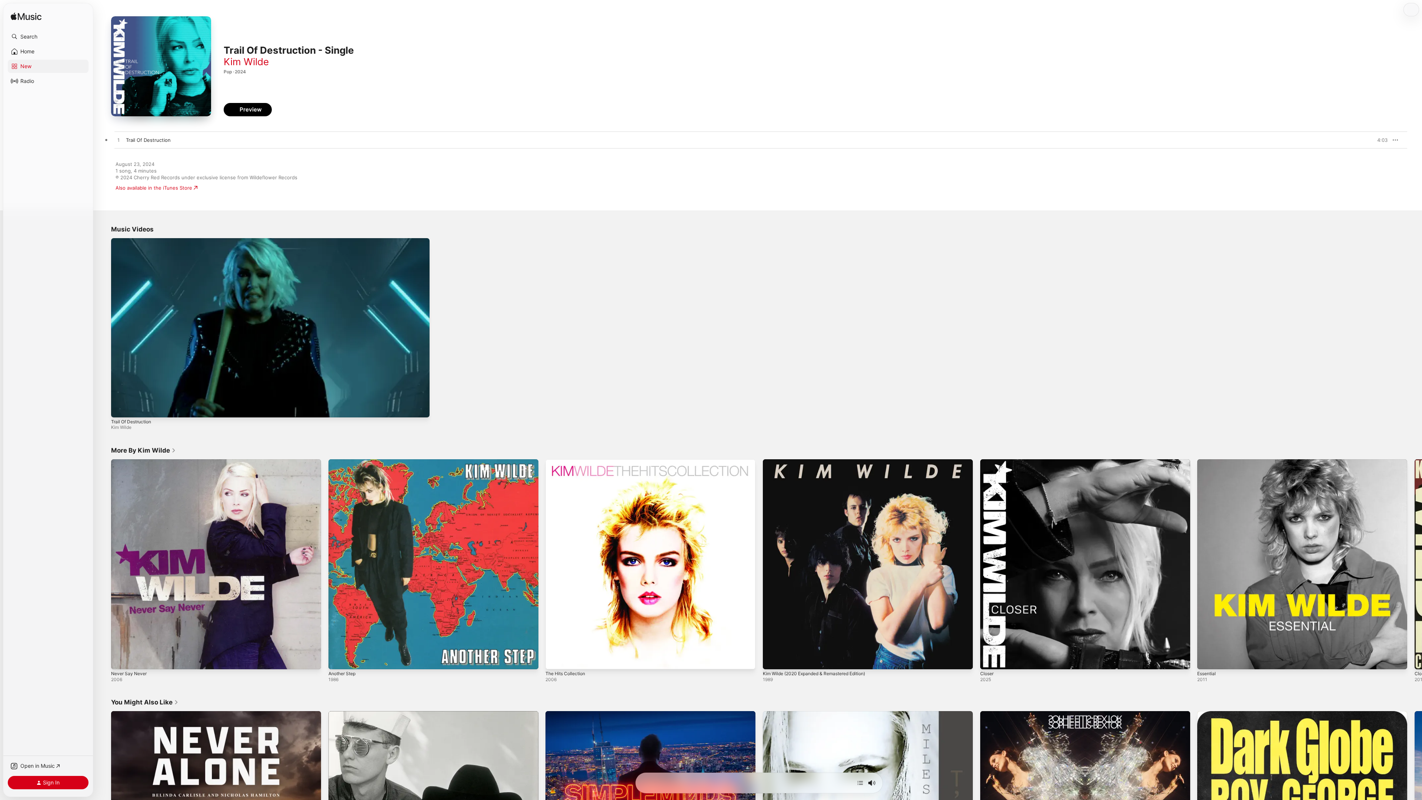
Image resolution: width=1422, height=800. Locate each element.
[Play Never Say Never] (120, 659)
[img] (26, 17)
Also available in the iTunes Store (154, 188)
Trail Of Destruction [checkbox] (148, 140)
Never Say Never (130, 462)
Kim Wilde (246, 61)
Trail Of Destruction (131, 421)
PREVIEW (1379, 140)
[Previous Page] (104, 564)
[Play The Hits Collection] (554, 659)
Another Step (344, 462)
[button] (48, 36)
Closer (987, 462)
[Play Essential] (1206, 659)
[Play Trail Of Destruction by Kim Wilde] (118, 140)
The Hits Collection (567, 462)
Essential (1207, 462)
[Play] (120, 408)
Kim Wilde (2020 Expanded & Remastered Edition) (820, 462)
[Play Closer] (989, 659)
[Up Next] (860, 783)
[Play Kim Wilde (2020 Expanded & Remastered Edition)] (772, 659)
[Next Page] (1414, 564)
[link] (143, 450)
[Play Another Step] (337, 659)
